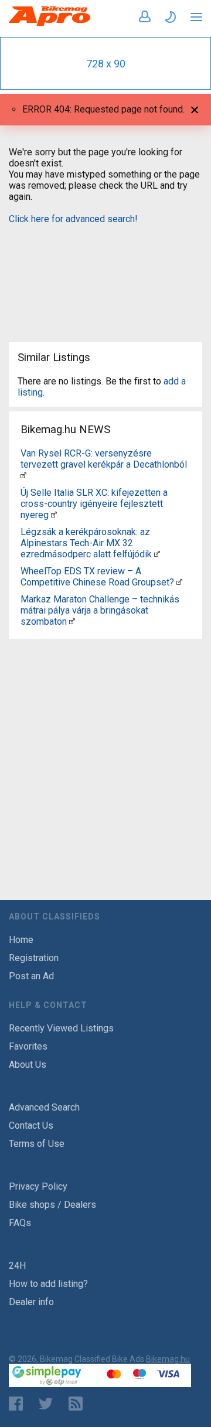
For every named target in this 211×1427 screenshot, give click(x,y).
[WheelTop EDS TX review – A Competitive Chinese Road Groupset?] (179, 582)
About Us (27, 1064)
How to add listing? (48, 1283)
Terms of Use (36, 1143)
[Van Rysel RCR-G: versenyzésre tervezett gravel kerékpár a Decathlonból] (23, 475)
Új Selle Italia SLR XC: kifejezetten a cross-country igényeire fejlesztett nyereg (94, 503)
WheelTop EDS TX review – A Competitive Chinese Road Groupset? (97, 577)
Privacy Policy (38, 1186)
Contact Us (31, 1125)
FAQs (20, 1222)
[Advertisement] (105, 276)
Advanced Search (44, 1107)
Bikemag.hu (168, 1359)
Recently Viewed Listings (61, 1028)
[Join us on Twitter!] (46, 1404)
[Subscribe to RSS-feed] (78, 1404)
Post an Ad (31, 976)
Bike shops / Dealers (52, 1204)
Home (21, 939)
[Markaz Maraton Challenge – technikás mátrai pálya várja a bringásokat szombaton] (72, 621)
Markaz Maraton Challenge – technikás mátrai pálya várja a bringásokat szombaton (100, 610)
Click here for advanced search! (73, 218)
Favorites (28, 1046)
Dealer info (31, 1301)
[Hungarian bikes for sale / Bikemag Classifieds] (50, 23)
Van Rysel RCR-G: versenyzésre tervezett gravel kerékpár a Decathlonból (104, 459)
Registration (34, 957)
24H (17, 1265)
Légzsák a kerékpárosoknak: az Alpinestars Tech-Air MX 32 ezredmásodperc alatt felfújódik (86, 543)
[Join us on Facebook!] (16, 1404)
